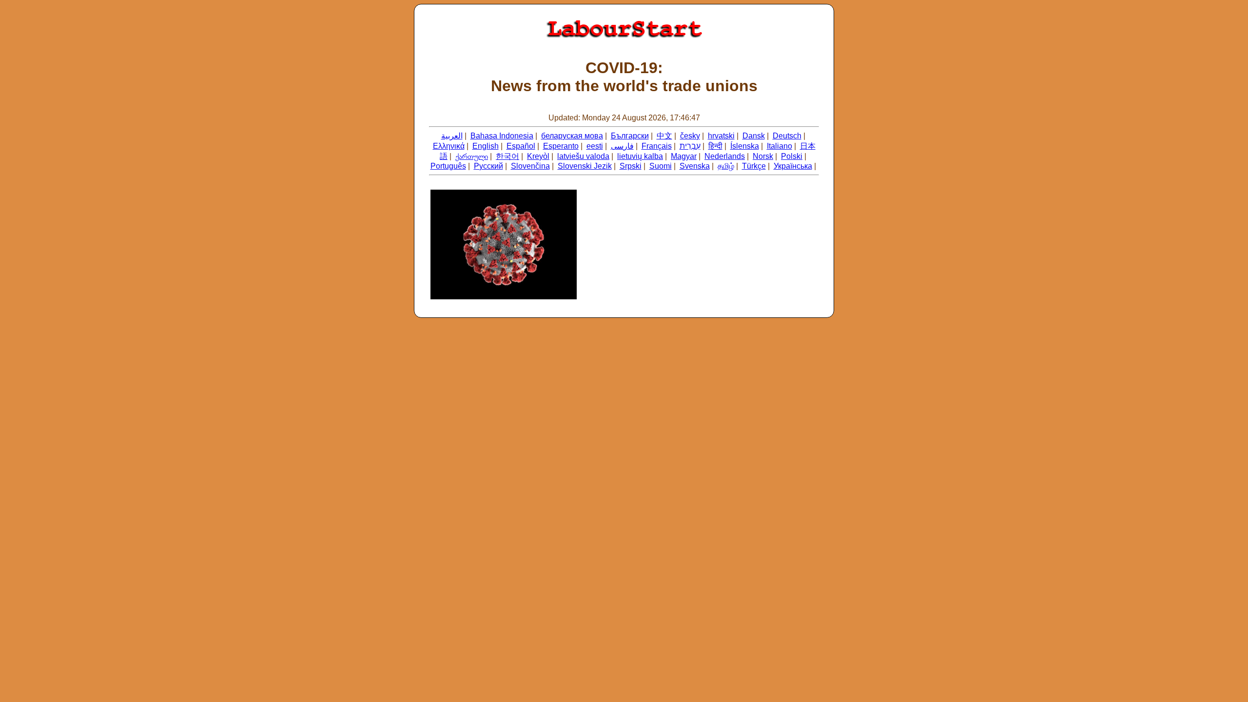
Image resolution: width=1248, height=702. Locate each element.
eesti (594, 146)
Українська (793, 166)
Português (448, 166)
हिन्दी (715, 146)
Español (521, 146)
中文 (664, 136)
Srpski (631, 166)
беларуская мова (572, 136)
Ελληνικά (449, 146)
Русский (488, 166)
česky (690, 136)
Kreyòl (538, 156)
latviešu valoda (583, 156)
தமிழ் (726, 166)
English (485, 146)
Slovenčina (530, 166)
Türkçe (754, 166)
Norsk (763, 156)
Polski (791, 156)
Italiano (779, 146)
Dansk (753, 136)
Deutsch (787, 136)
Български (630, 136)
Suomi (660, 166)
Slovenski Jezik (585, 166)
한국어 (507, 156)
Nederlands (724, 156)
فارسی (622, 146)
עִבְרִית (690, 146)
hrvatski (721, 136)
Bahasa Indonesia (501, 136)
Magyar (684, 156)
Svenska (695, 166)
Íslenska (744, 146)
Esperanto (561, 146)
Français (657, 146)
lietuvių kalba (640, 156)
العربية (452, 136)
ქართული (471, 156)
